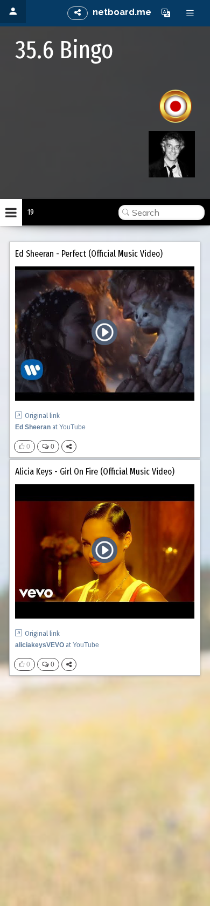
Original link (42, 415)
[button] (165, 13)
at (50, 427)
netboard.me (122, 12)
